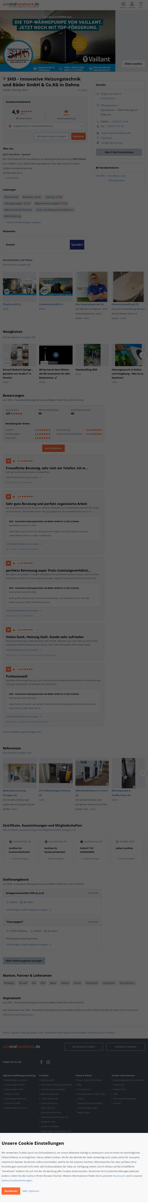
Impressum (119, 1175)
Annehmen (10, 1191)
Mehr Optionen (31, 1191)
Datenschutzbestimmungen (17, 1180)
